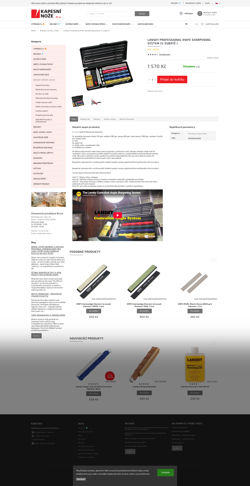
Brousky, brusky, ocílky (44, 80)
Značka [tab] (110, 119)
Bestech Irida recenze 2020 (135, 442)
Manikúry (37, 158)
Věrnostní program (86, 446)
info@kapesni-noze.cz (44, 432)
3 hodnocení (164, 54)
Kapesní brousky (42, 85)
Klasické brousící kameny (46, 89)
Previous (211, 260)
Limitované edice (41, 74)
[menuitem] (39, 24)
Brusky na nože (42, 94)
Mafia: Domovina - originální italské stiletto (46, 295)
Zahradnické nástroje (43, 142)
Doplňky (37, 127)
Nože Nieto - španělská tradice (184, 435)
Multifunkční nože (42, 69)
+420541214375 (38, 440)
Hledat (142, 14)
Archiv (36, 336)
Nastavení (81, 479)
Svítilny (37, 168)
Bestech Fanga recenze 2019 (136, 446)
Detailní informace (155, 91)
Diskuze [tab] (97, 119)
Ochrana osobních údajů (88, 453)
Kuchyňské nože (40, 137)
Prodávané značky (86, 457)
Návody (81, 443)
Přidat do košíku (172, 79)
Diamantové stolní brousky (47, 98)
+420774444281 (42, 436)
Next (215, 260)
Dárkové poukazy (41, 184)
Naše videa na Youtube (45, 443)
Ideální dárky (39, 179)
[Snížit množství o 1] (149, 80)
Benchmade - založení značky (183, 439)
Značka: (213, 58)
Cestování (38, 173)
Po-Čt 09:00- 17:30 (39, 224)
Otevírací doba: (37, 222)
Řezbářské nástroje (42, 147)
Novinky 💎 (176, 3)
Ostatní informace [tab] (127, 119)
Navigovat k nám (193, 3)
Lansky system (42, 111)
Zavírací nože (39, 59)
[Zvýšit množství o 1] (155, 80)
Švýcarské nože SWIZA (180, 431)
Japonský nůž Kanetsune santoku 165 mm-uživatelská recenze (145, 434)
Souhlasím (165, 472)
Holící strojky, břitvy (43, 153)
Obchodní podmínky (86, 450)
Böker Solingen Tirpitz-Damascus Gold (140, 438)
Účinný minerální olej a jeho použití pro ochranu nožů (46, 273)
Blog (207, 3)
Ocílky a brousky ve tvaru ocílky (49, 106)
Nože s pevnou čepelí (43, 64)
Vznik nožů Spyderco (180, 427)
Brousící (75, 132)
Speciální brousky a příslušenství (44, 120)
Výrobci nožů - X (178, 442)
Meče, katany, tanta (42, 132)
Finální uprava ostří (44, 102)
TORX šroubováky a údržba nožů (48, 315)
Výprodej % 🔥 (40, 49)
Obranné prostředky (43, 163)
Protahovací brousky (44, 115)
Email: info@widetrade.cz (41, 233)
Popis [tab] (74, 119)
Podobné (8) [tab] (85, 119)
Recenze (81, 439)
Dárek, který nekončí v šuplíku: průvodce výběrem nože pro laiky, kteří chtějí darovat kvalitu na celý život (47, 250)
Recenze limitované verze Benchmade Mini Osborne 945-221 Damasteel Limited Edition (147, 428)
